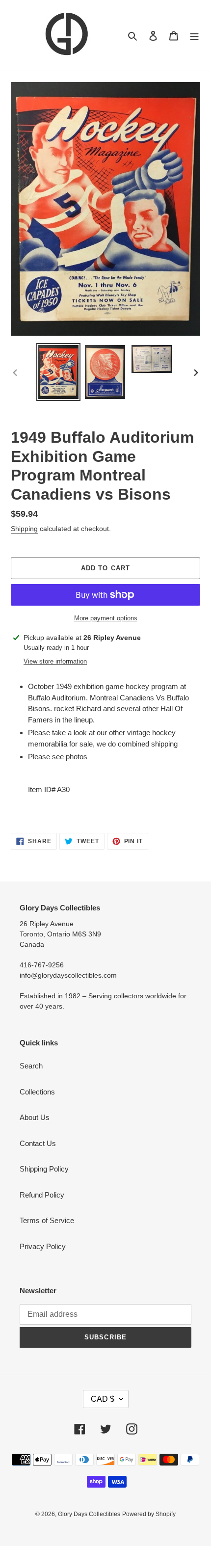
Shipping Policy (44, 1169)
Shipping (24, 529)
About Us (35, 1117)
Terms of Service (47, 1220)
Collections (37, 1092)
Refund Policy (42, 1195)
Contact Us (38, 1143)
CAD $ (102, 1399)
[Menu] (194, 35)
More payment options (105, 618)
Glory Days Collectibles (89, 1514)
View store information (55, 661)
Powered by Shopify (149, 1514)
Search (31, 1066)
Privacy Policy (43, 1246)
